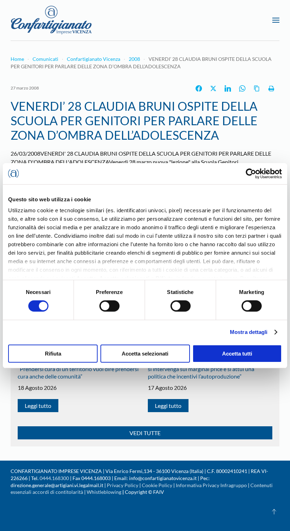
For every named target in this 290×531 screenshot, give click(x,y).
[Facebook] (198, 88)
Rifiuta (53, 354)
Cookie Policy (157, 485)
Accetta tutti (237, 354)
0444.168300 (54, 478)
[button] (275, 20)
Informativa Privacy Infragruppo (211, 485)
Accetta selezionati (145, 354)
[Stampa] (271, 88)
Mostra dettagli (249, 332)
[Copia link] (256, 88)
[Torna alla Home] (51, 20)
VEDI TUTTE (145, 432)
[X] (213, 88)
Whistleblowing (104, 492)
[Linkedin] (227, 88)
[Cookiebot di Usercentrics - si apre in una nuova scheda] (251, 173)
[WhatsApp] (242, 88)
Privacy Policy (122, 485)
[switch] (109, 306)
